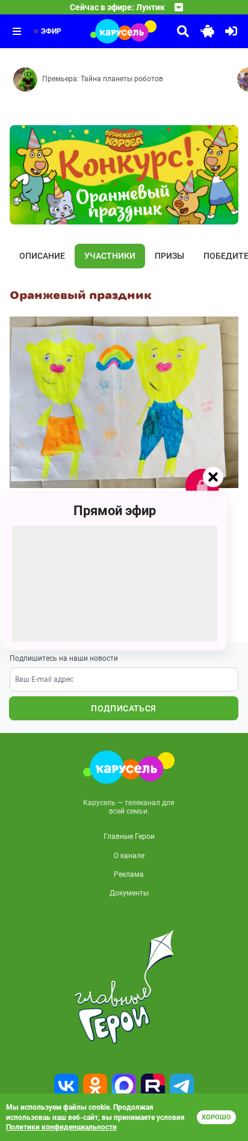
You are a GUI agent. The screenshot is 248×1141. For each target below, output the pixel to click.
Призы (169, 256)
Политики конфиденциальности (61, 1127)
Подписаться (123, 708)
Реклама (129, 874)
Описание (42, 256)
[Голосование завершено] (202, 485)
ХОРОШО (216, 1117)
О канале (129, 856)
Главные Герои (129, 836)
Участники (109, 256)
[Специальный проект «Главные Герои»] (124, 987)
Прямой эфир (114, 510)
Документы (129, 893)
